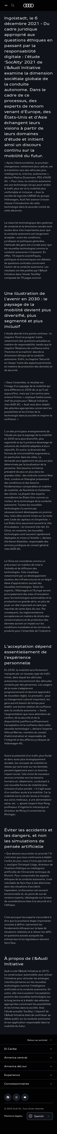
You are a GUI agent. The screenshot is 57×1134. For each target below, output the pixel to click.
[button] (28, 1048)
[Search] (13, 5)
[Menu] (6, 5)
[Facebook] (8, 1097)
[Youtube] (25, 1097)
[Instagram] (16, 1097)
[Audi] (28, 5)
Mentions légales (13, 1116)
